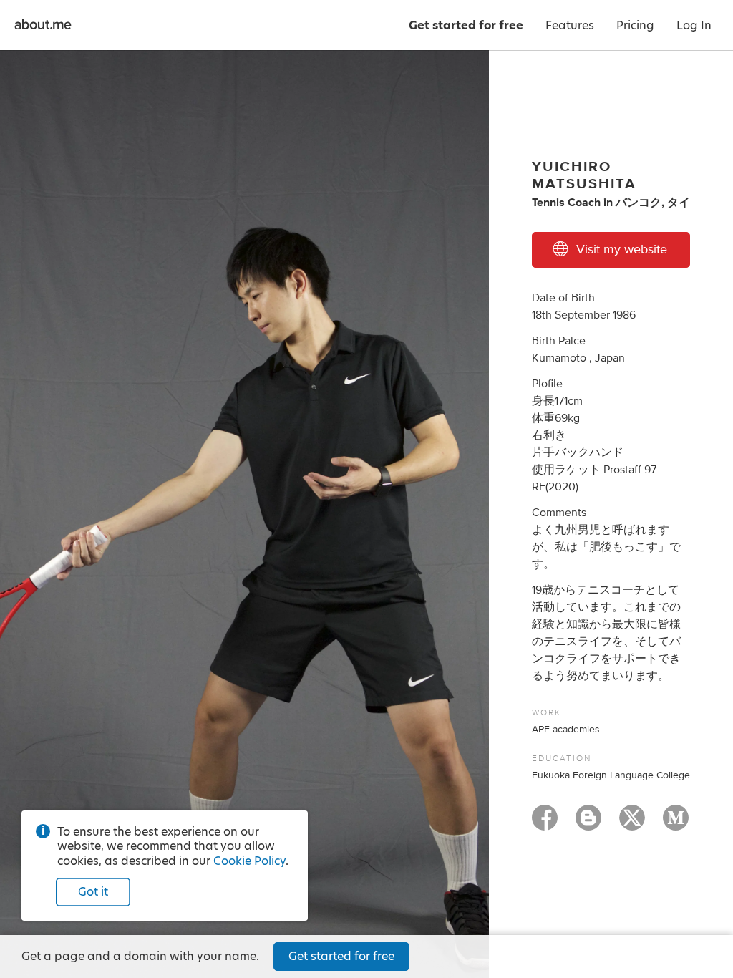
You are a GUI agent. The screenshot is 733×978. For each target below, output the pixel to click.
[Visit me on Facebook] (545, 824)
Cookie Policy (249, 861)
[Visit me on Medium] (676, 824)
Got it (93, 891)
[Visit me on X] (632, 824)
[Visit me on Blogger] (588, 824)
